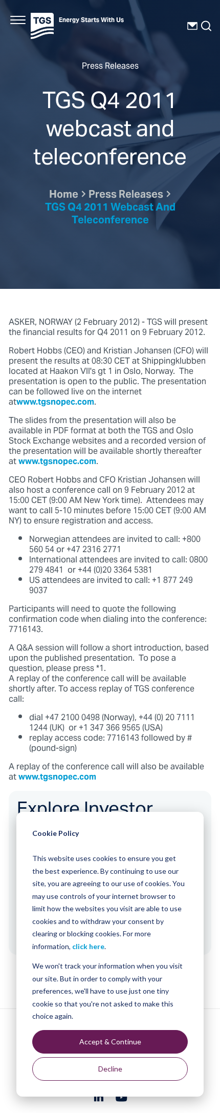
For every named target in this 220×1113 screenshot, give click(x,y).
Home (63, 195)
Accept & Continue (110, 1041)
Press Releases (126, 195)
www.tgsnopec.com (55, 402)
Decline (110, 1068)
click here (88, 946)
